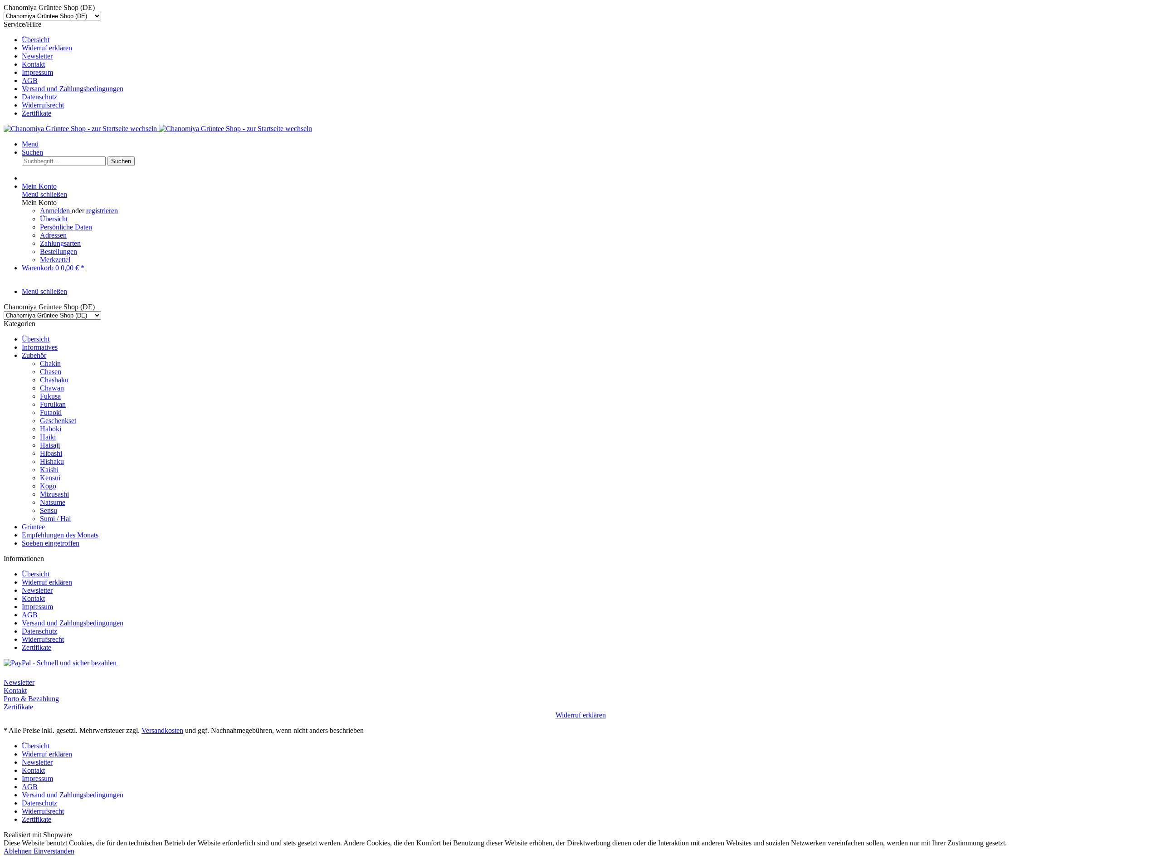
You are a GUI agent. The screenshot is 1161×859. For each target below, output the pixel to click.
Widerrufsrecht (43, 105)
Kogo (48, 486)
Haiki (48, 437)
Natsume (52, 502)
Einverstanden (54, 851)
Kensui (50, 478)
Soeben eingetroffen (50, 543)
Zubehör (34, 355)
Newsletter (37, 56)
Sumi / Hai (55, 518)
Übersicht (35, 40)
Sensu (48, 510)
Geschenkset (58, 421)
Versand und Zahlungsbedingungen (72, 89)
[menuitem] (589, 40)
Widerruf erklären (47, 48)
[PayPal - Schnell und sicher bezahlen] (60, 663)
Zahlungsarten (60, 243)
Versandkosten (162, 730)
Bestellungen (58, 251)
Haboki (50, 429)
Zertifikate (36, 113)
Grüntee (33, 527)
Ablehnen (19, 851)
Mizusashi (54, 494)
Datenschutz (39, 97)
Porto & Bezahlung (31, 699)
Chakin (50, 363)
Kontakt (33, 64)
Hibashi (51, 453)
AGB (30, 80)
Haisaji (50, 445)
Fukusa (50, 396)
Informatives (40, 347)
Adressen (53, 235)
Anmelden (56, 211)
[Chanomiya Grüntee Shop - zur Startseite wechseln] (158, 128)
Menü (30, 144)
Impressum (37, 72)
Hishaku (52, 461)
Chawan (52, 388)
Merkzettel (55, 260)
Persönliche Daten (66, 227)
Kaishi (49, 469)
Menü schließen (44, 194)
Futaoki (51, 412)
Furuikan (53, 404)
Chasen (50, 372)
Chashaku (54, 380)
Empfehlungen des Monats (60, 535)
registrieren (102, 211)
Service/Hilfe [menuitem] (63, 68)
